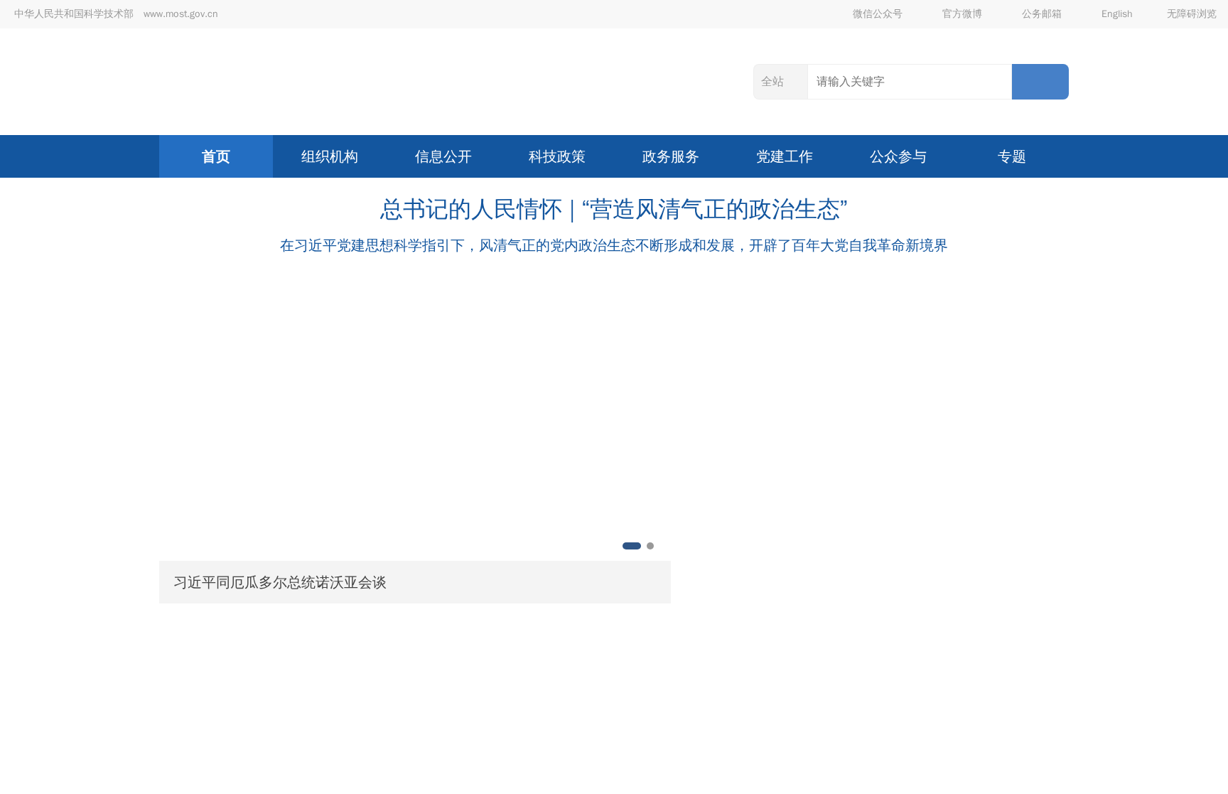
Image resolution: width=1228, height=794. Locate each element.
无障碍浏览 (1192, 14)
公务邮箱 (1042, 14)
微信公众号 (878, 14)
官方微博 (962, 14)
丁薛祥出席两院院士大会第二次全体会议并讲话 (842, 580)
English (1117, 14)
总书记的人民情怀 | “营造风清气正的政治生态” (614, 209)
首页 (216, 156)
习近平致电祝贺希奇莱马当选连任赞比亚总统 (834, 298)
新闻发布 (845, 641)
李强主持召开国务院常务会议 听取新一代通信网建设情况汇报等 (873, 485)
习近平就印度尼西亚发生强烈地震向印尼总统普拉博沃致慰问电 (871, 439)
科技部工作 (639, 641)
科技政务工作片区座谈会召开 (630, 776)
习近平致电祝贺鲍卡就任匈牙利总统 (805, 345)
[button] (168, 421)
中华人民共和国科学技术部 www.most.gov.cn (116, 14)
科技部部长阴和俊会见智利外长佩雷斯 (656, 686)
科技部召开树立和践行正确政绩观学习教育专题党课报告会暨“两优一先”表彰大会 (771, 746)
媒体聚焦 (945, 641)
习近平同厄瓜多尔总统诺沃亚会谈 (280, 582)
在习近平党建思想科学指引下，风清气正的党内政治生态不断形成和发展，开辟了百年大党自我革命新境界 (614, 245)
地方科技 (746, 641)
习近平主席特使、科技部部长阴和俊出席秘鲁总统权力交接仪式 (726, 716)
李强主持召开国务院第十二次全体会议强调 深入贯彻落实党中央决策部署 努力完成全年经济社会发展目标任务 (873, 532)
